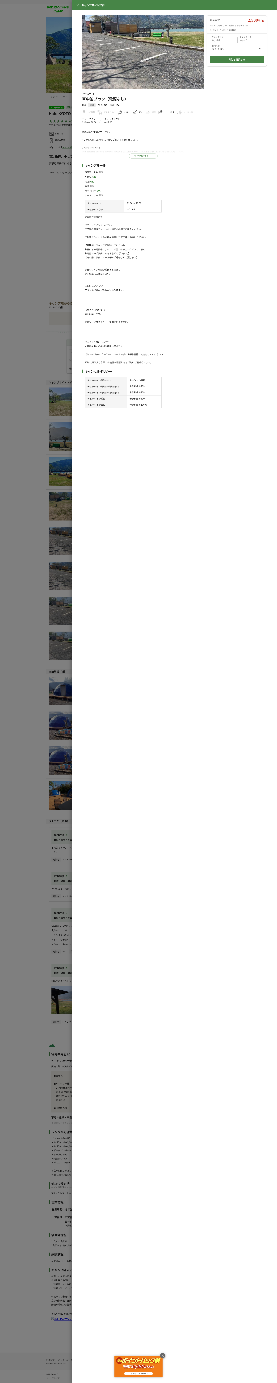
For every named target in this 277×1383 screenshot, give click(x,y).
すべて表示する (141, 155)
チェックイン (217, 36)
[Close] (77, 5)
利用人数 (216, 45)
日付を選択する (236, 59)
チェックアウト (246, 36)
